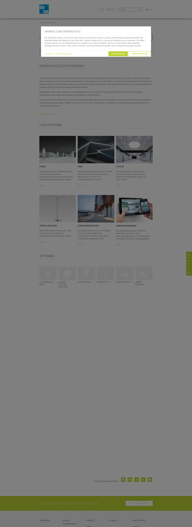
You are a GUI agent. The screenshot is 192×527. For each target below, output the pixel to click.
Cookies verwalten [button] (139, 54)
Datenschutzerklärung (63, 54)
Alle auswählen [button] (118, 54)
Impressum (49, 54)
